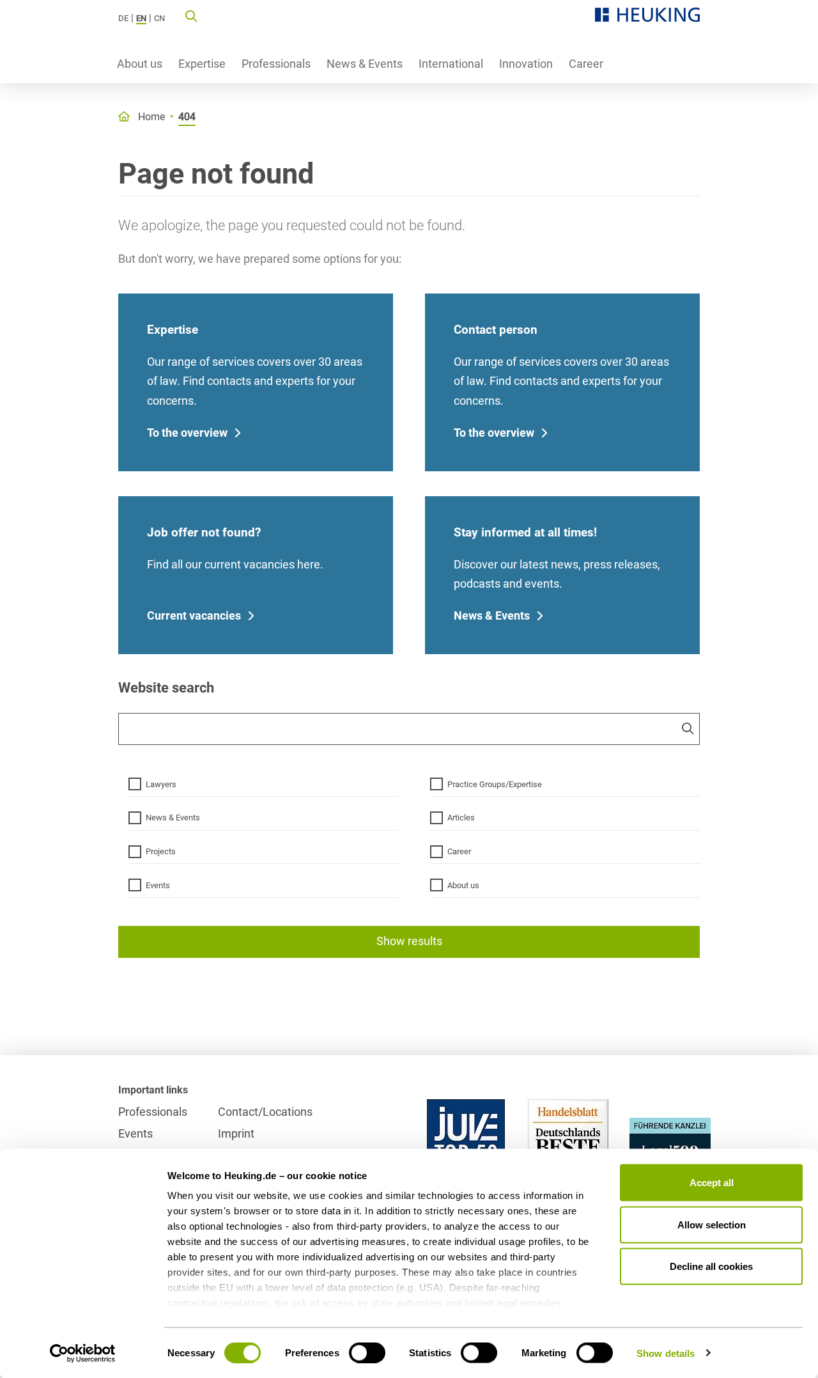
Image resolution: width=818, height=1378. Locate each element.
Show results (409, 941)
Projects (161, 851)
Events (158, 885)
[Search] (191, 15)
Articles (461, 817)
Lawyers (161, 784)
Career (586, 63)
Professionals (276, 63)
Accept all (712, 1182)
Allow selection (711, 1224)
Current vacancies (194, 615)
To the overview (187, 432)
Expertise (202, 63)
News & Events (365, 63)
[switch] (367, 1352)
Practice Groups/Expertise (494, 784)
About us (139, 63)
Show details (666, 1352)
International (451, 63)
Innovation (526, 63)
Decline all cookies (711, 1266)
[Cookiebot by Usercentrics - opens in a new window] (83, 1353)
